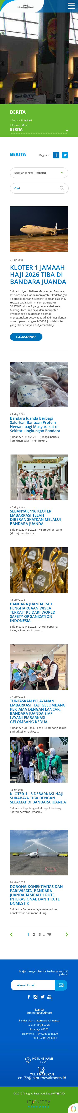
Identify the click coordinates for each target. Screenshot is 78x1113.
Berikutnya (66, 934)
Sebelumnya (12, 934)
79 (49, 934)
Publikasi (21, 120)
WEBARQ (59, 1093)
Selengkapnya (26, 337)
